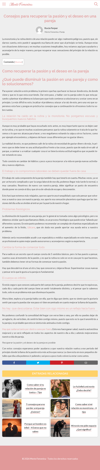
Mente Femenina (51, 32)
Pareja (62, 32)
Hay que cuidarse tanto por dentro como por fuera (27, 329)
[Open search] (96, 4)
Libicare (31, 227)
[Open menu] (4, 4)
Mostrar (18, 62)
